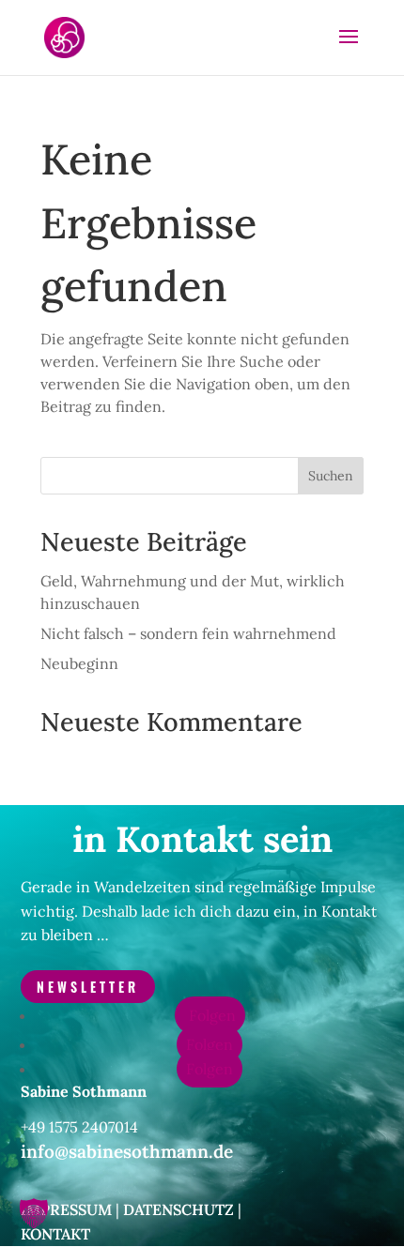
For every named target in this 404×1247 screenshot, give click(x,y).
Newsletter (88, 986)
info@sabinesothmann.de (127, 1151)
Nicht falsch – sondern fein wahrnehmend (188, 633)
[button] (34, 1213)
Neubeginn (79, 663)
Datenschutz (178, 1209)
